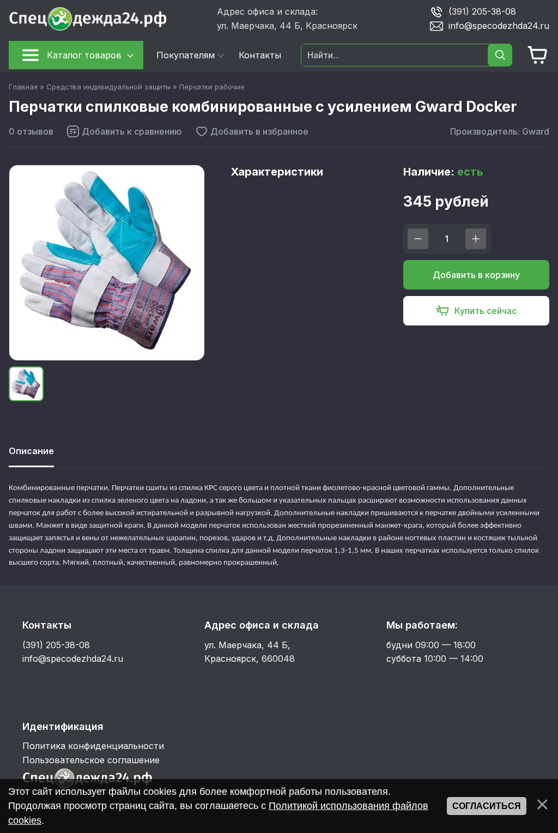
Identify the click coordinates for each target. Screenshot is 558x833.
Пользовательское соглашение (91, 759)
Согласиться (486, 806)
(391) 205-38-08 (482, 11)
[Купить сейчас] (476, 310)
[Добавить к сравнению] (124, 131)
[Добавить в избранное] (251, 131)
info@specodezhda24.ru (498, 25)
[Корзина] (537, 55)
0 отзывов (31, 131)
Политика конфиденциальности (93, 745)
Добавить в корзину (476, 274)
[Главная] (108, 19)
